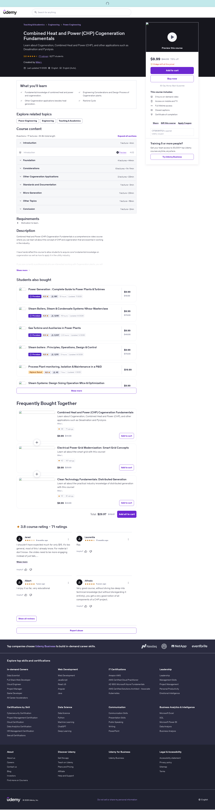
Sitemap (163, 766)
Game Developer (14, 693)
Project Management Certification (22, 717)
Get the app (63, 758)
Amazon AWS (115, 675)
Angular (61, 688)
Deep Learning (64, 731)
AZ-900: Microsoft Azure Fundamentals (127, 684)
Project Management (169, 684)
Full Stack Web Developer (18, 680)
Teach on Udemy (65, 762)
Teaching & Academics (34, 24)
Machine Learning (66, 722)
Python (61, 717)
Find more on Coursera (17, 780)
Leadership (165, 675)
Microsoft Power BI (168, 722)
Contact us (12, 766)
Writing (112, 726)
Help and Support (66, 775)
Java (60, 693)
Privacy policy (166, 762)
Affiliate (61, 771)
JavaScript (62, 680)
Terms (162, 771)
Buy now (172, 78)
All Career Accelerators (17, 697)
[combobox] (81, 12)
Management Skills (168, 680)
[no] (30, 569)
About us (11, 758)
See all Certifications (16, 735)
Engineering (54, 24)
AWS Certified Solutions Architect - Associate (129, 688)
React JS (62, 684)
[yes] (25, 569)
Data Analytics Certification (19, 726)
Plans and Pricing (65, 766)
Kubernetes (114, 693)
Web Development (66, 675)
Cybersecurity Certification (19, 713)
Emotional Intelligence (170, 693)
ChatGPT (62, 726)
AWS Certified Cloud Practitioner (123, 680)
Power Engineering (72, 24)
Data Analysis (166, 726)
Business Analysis (168, 731)
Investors (11, 775)
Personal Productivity (169, 688)
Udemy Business (45, 646)
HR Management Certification (20, 731)
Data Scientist (13, 675)
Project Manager (14, 688)
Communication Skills (118, 713)
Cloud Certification (15, 722)
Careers (10, 762)
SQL (162, 717)
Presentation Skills (117, 717)
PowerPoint (114, 731)
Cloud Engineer (14, 684)
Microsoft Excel (167, 713)
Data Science (64, 713)
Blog (9, 771)
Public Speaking (116, 722)
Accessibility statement (170, 758)
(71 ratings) (43, 56)
